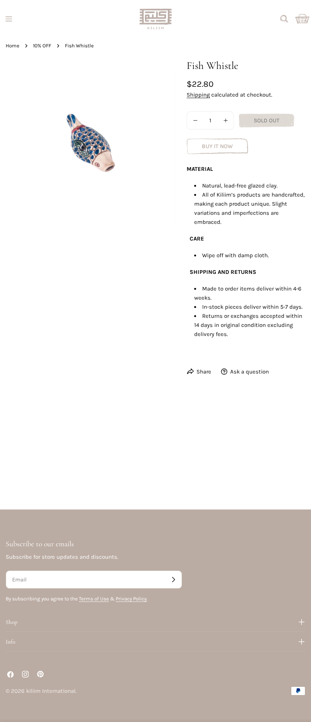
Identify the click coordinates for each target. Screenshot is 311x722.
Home (12, 45)
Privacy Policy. (131, 599)
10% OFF (42, 45)
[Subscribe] (173, 580)
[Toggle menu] (8, 19)
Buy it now (217, 146)
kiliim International (50, 691)
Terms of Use (94, 599)
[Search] (284, 19)
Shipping (198, 94)
